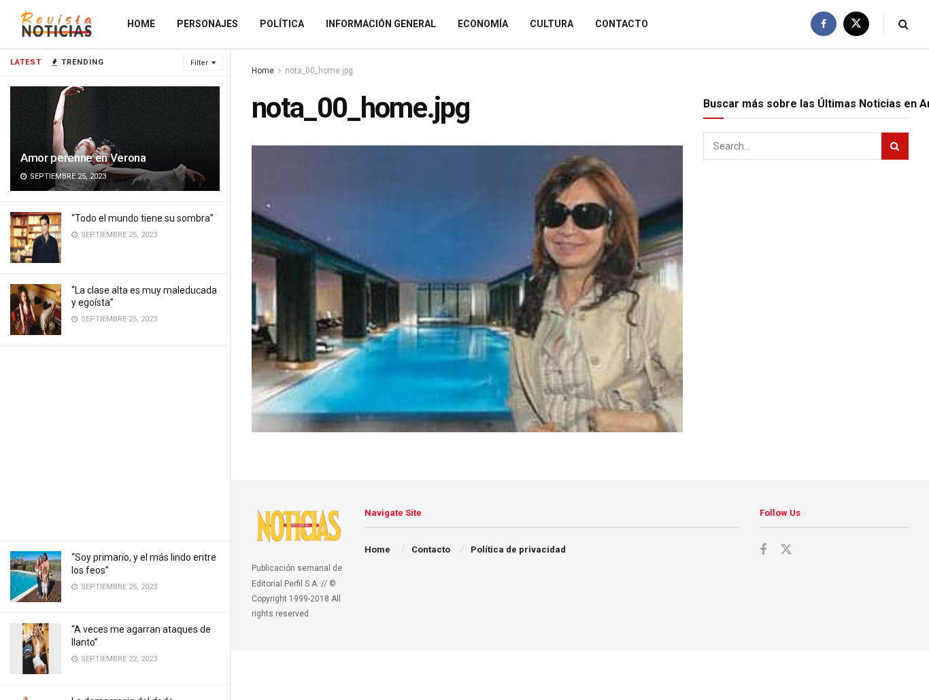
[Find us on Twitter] (856, 24)
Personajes (207, 23)
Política (282, 23)
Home (141, 23)
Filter (199, 62)
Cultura (551, 23)
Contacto (621, 23)
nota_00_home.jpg (319, 70)
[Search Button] (903, 24)
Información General (381, 23)
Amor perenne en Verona (83, 157)
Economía (483, 23)
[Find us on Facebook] (824, 24)
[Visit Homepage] (56, 24)
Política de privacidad (518, 549)
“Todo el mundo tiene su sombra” (142, 218)
